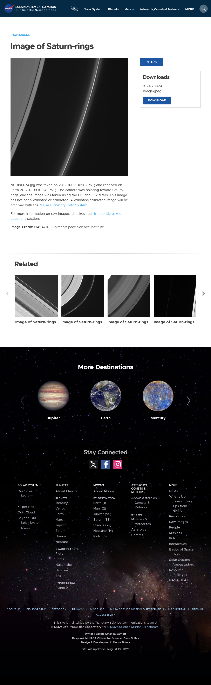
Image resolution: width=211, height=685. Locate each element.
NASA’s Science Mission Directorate (133, 627)
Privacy (78, 609)
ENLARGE (151, 62)
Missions (175, 533)
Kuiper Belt (26, 506)
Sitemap (197, 609)
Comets (137, 535)
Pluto (59, 553)
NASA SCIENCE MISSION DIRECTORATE (135, 609)
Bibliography (36, 609)
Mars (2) (99, 508)
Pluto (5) (100, 536)
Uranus (60, 536)
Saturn (60, 530)
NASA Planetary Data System (63, 205)
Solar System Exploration (35, 5)
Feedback (59, 609)
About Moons (103, 491)
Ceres (59, 559)
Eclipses (24, 528)
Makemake (63, 564)
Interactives (178, 544)
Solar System (28, 485)
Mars (59, 519)
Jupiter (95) (102, 514)
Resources (177, 516)
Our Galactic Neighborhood (35, 11)
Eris (58, 575)
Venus (60, 508)
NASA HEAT (178, 580)
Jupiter (53, 418)
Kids (172, 538)
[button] (189, 9)
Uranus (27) (102, 525)
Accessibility (105, 615)
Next (204, 294)
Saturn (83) (102, 519)
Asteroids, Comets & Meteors (139, 489)
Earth (106, 418)
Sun (20, 501)
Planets (61, 485)
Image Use (96, 609)
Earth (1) (99, 503)
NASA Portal (176, 609)
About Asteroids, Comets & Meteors (144, 503)
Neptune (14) (103, 530)
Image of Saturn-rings (35, 322)
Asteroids (138, 529)
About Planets (66, 491)
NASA (9, 8)
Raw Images (20, 34)
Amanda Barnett (115, 634)
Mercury (158, 418)
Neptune (62, 542)
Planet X (61, 587)
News (173, 491)
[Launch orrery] (74, 9)
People (174, 527)
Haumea (61, 570)
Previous (7, 294)
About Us (13, 609)
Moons (98, 485)
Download (157, 100)
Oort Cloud (26, 512)
